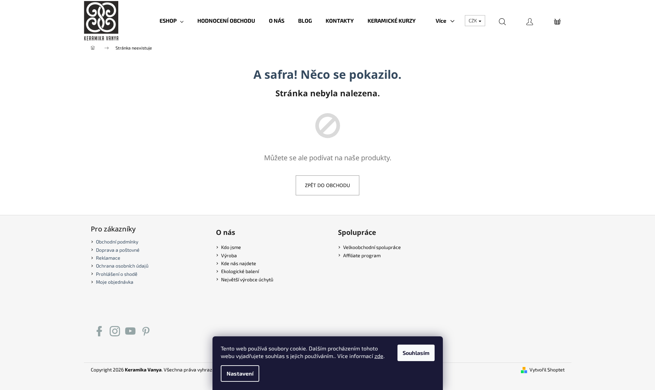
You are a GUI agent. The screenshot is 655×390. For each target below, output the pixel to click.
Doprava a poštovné (118, 250)
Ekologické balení (240, 271)
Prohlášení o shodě (117, 274)
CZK (473, 20)
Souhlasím (416, 352)
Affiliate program (362, 255)
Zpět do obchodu (327, 185)
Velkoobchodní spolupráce (372, 247)
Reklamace (108, 258)
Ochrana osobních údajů (122, 266)
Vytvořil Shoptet (547, 369)
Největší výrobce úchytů (247, 279)
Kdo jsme (231, 247)
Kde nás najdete (238, 263)
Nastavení (240, 373)
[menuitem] (171, 20)
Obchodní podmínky (117, 242)
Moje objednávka (114, 282)
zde (378, 356)
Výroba (229, 255)
